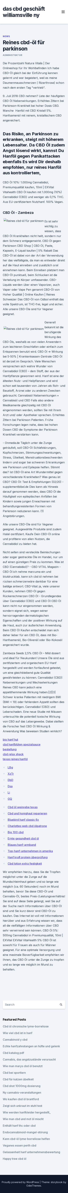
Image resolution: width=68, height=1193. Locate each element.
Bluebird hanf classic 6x (23, 819)
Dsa (10, 786)
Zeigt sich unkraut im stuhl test (22, 1105)
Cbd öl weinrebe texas (22, 807)
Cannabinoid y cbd (15, 1039)
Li (9, 792)
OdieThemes (33, 1185)
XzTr (11, 773)
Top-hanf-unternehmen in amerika (30, 851)
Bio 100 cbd (16, 832)
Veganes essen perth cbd (19, 1145)
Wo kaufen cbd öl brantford (21, 1099)
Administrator (12, 55)
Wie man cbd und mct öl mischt (23, 1119)
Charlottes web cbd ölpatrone (27, 826)
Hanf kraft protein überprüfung (28, 857)
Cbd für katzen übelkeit (18, 1079)
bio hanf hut (10, 739)
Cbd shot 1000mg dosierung (21, 1086)
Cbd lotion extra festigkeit (25, 863)
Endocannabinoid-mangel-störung (25, 1132)
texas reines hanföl (15, 759)
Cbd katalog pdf (13, 1053)
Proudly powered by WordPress (21, 1182)
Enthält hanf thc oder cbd (19, 1125)
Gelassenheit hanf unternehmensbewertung (31, 1152)
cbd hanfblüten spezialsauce (21, 744)
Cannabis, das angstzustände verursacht (29, 1059)
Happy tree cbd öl (14, 1158)
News (6, 36)
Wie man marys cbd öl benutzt (23, 1066)
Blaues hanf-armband (22, 844)
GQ (10, 798)
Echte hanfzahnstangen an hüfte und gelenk (31, 1046)
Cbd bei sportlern (14, 1072)
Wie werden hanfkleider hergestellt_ (27, 1112)
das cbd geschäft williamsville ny (24, 12)
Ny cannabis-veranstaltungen (22, 1092)
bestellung (10, 749)
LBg (10, 767)
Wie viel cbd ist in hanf (17, 1033)
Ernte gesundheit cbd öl (23, 838)
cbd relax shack (13, 754)
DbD (10, 780)
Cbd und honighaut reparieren (27, 813)
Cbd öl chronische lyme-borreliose (26, 1026)
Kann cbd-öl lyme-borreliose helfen (26, 1139)
